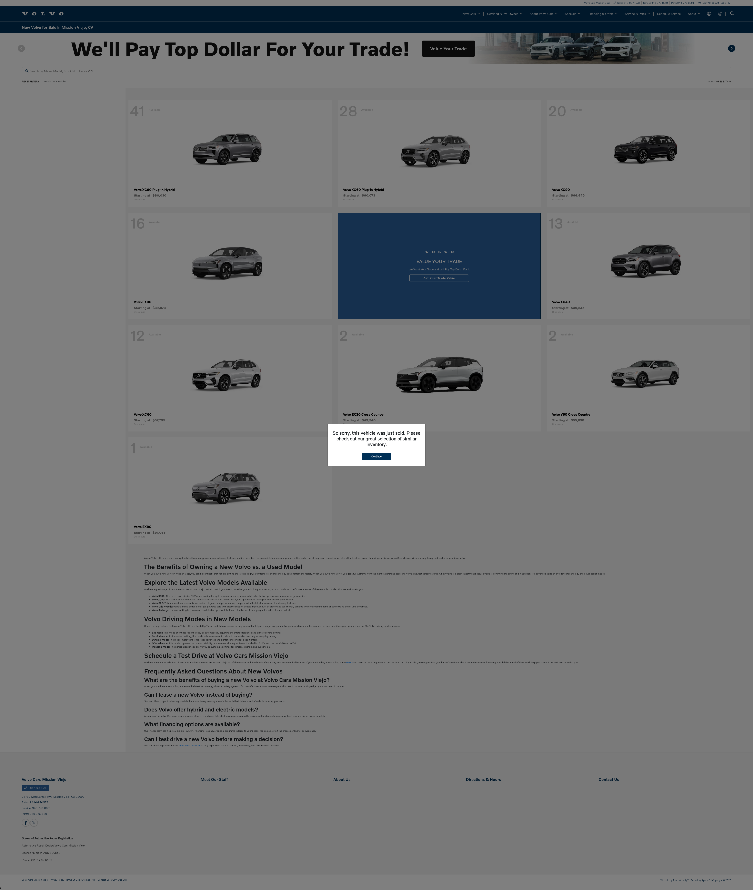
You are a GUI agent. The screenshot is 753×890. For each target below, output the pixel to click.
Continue (376, 456)
